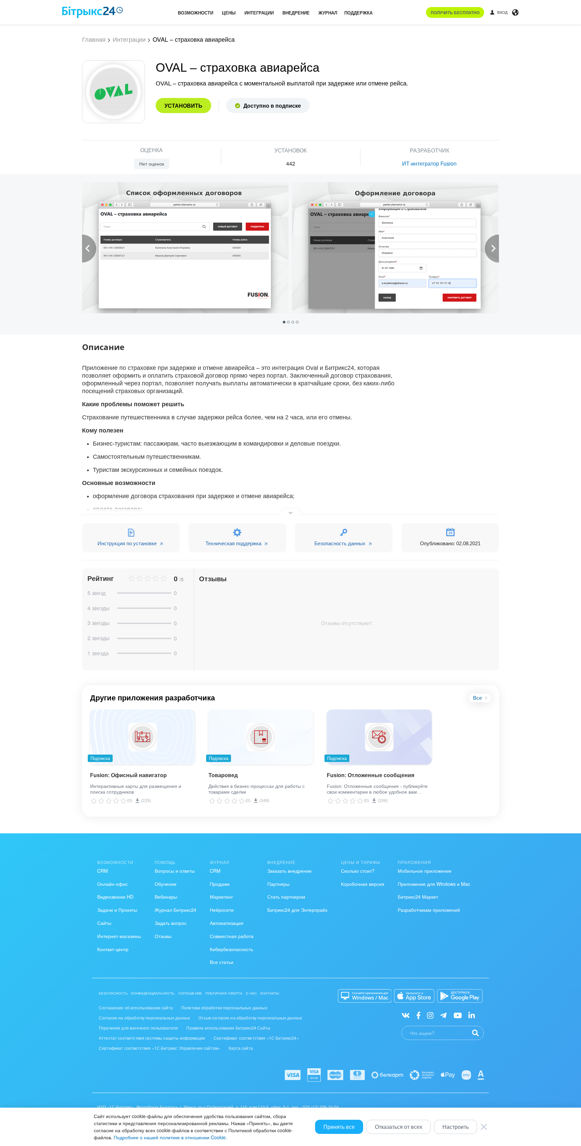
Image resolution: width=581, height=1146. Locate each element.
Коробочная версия (362, 883)
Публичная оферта (223, 993)
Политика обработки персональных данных (224, 1007)
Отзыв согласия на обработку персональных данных (250, 1017)
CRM (102, 870)
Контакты (269, 993)
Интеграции (259, 12)
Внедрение (296, 12)
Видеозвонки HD (115, 896)
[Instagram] (430, 1014)
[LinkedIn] (471, 1014)
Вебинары (166, 896)
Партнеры (278, 883)
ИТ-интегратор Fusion (429, 163)
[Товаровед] (260, 737)
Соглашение (190, 993)
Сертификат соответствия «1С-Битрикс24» (256, 1038)
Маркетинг (221, 896)
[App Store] (414, 996)
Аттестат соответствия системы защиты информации (152, 1038)
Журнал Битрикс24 (175, 909)
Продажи (220, 883)
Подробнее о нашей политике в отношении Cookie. (170, 1137)
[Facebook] (418, 1014)
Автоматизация (226, 922)
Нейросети (222, 909)
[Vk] (405, 1014)
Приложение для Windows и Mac (434, 883)
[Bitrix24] (92, 12)
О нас (251, 993)
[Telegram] (443, 1014)
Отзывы (163, 936)
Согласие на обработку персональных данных (144, 1017)
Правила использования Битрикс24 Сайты (228, 1028)
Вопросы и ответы (175, 870)
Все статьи (221, 962)
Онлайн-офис (112, 883)
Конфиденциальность (153, 993)
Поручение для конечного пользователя (138, 1028)
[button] (285, 321)
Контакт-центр (112, 949)
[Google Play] (459, 996)
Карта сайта (241, 1048)
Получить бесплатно (455, 12)
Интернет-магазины (119, 936)
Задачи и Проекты (117, 909)
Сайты (104, 922)
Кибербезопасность (231, 949)
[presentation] (89, 249)
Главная (94, 39)
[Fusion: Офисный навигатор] (142, 737)
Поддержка (358, 12)
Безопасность (113, 993)
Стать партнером (286, 896)
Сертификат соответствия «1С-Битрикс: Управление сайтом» (159, 1048)
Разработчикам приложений (429, 909)
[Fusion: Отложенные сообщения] (379, 737)
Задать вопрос (171, 922)
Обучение (166, 883)
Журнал (327, 12)
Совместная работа (232, 936)
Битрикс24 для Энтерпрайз (297, 909)
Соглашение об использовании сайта (136, 1007)
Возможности (195, 12)
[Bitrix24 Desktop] (365, 996)
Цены (229, 12)
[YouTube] (458, 1014)
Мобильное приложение (425, 870)
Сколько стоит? (358, 870)
